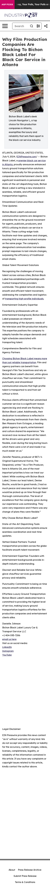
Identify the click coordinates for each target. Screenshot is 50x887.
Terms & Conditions (25, 882)
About (12, 869)
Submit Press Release (25, 876)
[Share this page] (46, 26)
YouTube (7, 655)
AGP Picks (7, 4)
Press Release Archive (29, 869)
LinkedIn (7, 647)
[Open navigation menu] (5, 26)
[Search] (31, 26)
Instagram (8, 651)
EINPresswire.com (26, 156)
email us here (9, 639)
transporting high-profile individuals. (24, 298)
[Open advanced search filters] (38, 26)
